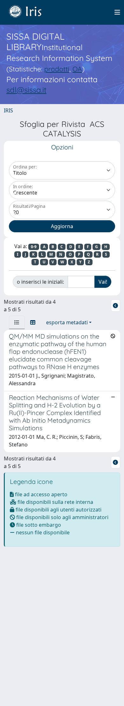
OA (77, 69)
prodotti (56, 69)
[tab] (17, 322)
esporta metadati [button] (67, 322)
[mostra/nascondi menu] (117, 12)
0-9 (34, 246)
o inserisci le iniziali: (40, 281)
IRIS (8, 110)
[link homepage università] (30, 12)
